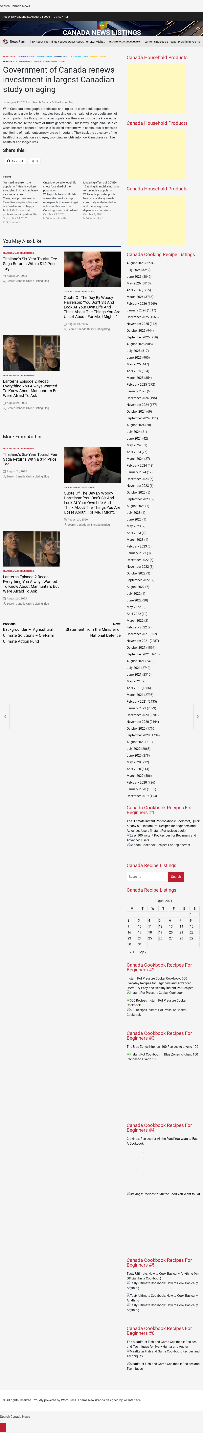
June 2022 (134, 600)
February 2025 (137, 384)
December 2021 (138, 634)
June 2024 (134, 438)
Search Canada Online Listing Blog (53, 102)
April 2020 (134, 769)
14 (181, 926)
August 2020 (136, 742)
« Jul (133, 952)
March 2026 (135, 297)
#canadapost (61, 57)
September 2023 (138, 499)
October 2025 (136, 330)
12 (160, 926)
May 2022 (134, 607)
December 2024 (138, 398)
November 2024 (138, 405)
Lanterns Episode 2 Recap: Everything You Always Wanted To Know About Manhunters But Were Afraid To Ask (31, 388)
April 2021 (134, 688)
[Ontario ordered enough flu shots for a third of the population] (63, 200)
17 (140, 932)
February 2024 (137, 465)
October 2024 (136, 411)
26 (160, 938)
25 (150, 938)
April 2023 (134, 533)
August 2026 (136, 263)
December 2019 (138, 796)
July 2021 (134, 668)
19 (160, 932)
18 (150, 932)
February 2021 (137, 701)
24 (140, 938)
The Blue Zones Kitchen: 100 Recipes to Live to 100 (162, 1047)
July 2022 (134, 593)
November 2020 (138, 722)
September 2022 (138, 580)
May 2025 (134, 364)
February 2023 (137, 546)
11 (150, 926)
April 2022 (134, 614)
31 (140, 944)
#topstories (25, 62)
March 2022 (135, 620)
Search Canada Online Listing (97, 42)
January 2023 (136, 553)
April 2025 (134, 371)
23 (129, 938)
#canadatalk (10, 62)
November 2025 (138, 324)
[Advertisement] (156, 88)
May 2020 (134, 762)
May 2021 (134, 681)
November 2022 (138, 567)
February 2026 (137, 303)
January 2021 (136, 708)
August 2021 (136, 661)
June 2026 (134, 277)
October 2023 (136, 492)
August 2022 (136, 587)
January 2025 (136, 391)
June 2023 (134, 519)
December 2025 (138, 317)
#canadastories (79, 57)
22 (191, 932)
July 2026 (134, 270)
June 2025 (134, 357)
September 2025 (138, 337)
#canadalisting (26, 57)
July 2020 (134, 749)
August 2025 (136, 344)
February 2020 (137, 782)
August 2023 (136, 506)
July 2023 (134, 513)
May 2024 (134, 445)
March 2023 (135, 540)
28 (181, 938)
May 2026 (134, 283)
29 (191, 938)
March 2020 (135, 776)
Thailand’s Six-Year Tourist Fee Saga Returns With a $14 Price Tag (30, 263)
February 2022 (137, 627)
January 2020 (136, 789)
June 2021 (134, 674)
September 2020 (138, 735)
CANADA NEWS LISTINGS (102, 32)
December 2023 (138, 479)
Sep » (143, 952)
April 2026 (134, 290)
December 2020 (138, 715)
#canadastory (98, 57)
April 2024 (134, 452)
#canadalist (9, 57)
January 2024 (136, 472)
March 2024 (135, 459)
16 (129, 932)
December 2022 (138, 560)
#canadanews (44, 57)
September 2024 (138, 418)
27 (171, 938)
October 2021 (136, 647)
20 (171, 932)
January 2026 (136, 310)
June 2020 (134, 755)
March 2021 (135, 695)
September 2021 (138, 654)
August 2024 (136, 425)
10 (140, 926)
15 (191, 926)
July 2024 (134, 432)
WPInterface (132, 1400)
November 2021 (138, 641)
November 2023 (138, 486)
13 (171, 926)
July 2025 (134, 351)
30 (129, 944)
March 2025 (135, 378)
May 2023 (134, 526)
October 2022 (136, 573)
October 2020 (136, 728)
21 (181, 932)
